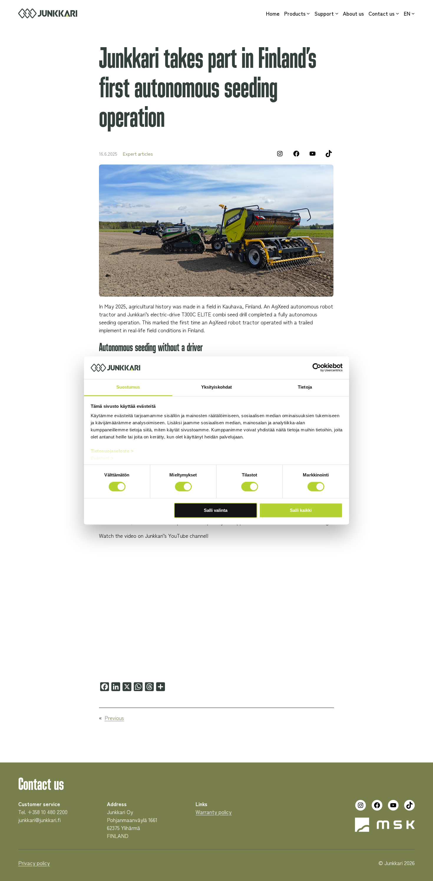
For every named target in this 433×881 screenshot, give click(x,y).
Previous (114, 717)
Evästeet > (102, 458)
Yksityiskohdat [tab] (216, 386)
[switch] (183, 487)
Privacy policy (34, 863)
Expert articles (138, 153)
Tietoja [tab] (305, 386)
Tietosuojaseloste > (112, 450)
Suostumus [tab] (128, 386)
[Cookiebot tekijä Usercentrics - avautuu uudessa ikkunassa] (317, 367)
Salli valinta (215, 510)
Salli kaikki (301, 510)
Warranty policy (214, 812)
